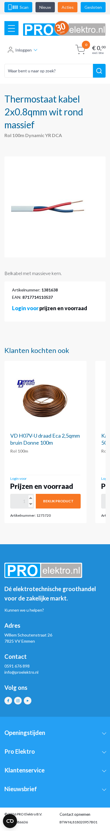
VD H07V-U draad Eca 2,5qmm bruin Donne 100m (45, 439)
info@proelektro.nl (21, 672)
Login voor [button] (25, 308)
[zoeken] (99, 71)
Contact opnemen (75, 814)
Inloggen (23, 49)
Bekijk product (58, 501)
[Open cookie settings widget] (10, 821)
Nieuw (45, 7)
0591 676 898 (17, 665)
